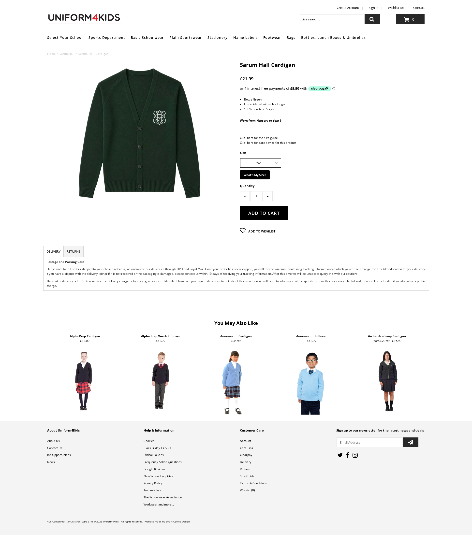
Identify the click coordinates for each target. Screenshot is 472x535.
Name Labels (245, 37)
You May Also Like (236, 323)
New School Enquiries (158, 476)
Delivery (245, 462)
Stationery (217, 37)
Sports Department (106, 37)
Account (245, 441)
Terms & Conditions (253, 483)
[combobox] (331, 19)
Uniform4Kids (111, 521)
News (51, 462)
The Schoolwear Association (163, 497)
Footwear (272, 37)
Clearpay (246, 455)
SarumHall (67, 54)
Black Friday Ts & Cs (157, 448)
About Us (53, 441)
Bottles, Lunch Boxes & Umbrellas (333, 37)
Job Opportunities (59, 455)
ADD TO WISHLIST (261, 231)
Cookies (149, 441)
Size (243, 152)
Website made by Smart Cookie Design (167, 521)
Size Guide (247, 476)
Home (51, 54)
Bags (291, 37)
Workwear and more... (159, 504)
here (250, 138)
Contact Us (54, 448)
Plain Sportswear (185, 37)
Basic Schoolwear (147, 37)
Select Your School (65, 37)
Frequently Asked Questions (163, 462)
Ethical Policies (154, 455)
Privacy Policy (153, 483)
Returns (245, 469)
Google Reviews (154, 469)
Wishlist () (247, 490)
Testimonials (152, 490)
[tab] (53, 251)
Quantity (247, 186)
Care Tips (246, 448)
